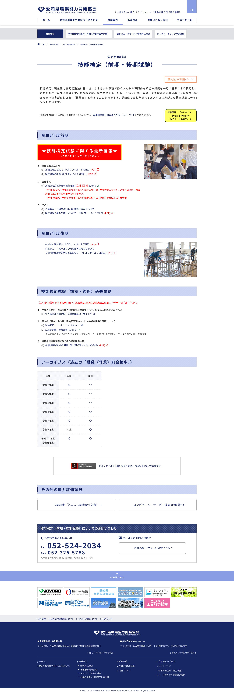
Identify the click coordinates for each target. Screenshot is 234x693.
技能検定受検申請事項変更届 (70, 185)
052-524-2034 (74, 545)
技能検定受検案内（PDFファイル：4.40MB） (70, 169)
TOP (42, 44)
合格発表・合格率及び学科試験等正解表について (69, 209)
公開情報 (41, 618)
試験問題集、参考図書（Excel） (61, 329)
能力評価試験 (69, 44)
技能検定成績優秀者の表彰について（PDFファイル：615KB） (79, 252)
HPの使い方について (87, 618)
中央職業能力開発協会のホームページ (112, 115)
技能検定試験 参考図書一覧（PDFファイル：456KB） (75, 345)
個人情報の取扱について (61, 618)
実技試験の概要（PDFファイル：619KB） (69, 174)
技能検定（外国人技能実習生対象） (93, 302)
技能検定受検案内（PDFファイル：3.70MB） (70, 244)
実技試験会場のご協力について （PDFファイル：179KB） (77, 213)
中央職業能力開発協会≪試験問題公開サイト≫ (68, 313)
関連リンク (107, 618)
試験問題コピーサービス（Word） (62, 325)
